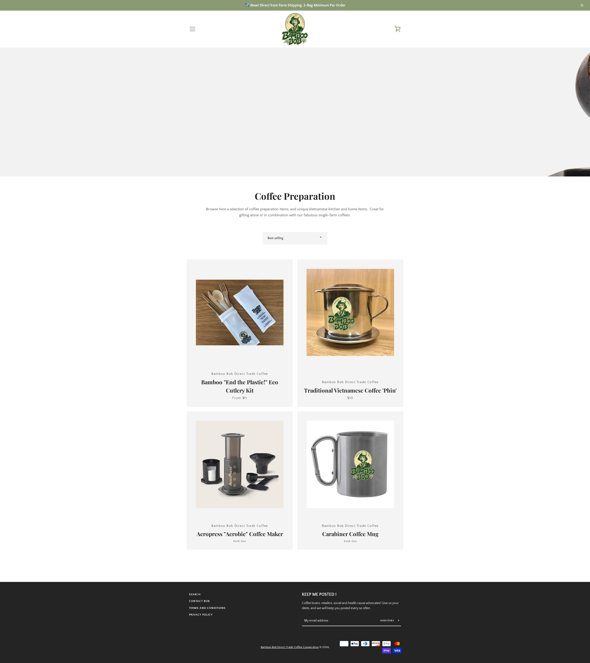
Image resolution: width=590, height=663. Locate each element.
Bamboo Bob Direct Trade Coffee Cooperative (290, 647)
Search (195, 594)
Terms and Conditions (207, 608)
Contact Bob (199, 601)
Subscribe (387, 620)
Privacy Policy (201, 614)
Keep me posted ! (319, 594)
